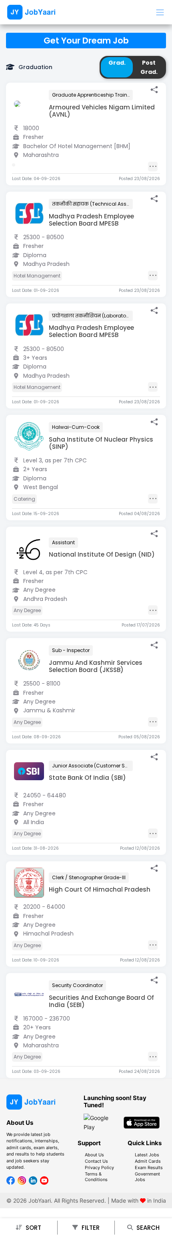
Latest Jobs (147, 1155)
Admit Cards (148, 1161)
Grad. (117, 63)
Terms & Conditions (96, 1176)
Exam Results (149, 1167)
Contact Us (96, 1161)
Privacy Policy (99, 1167)
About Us (94, 1155)
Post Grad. (149, 67)
